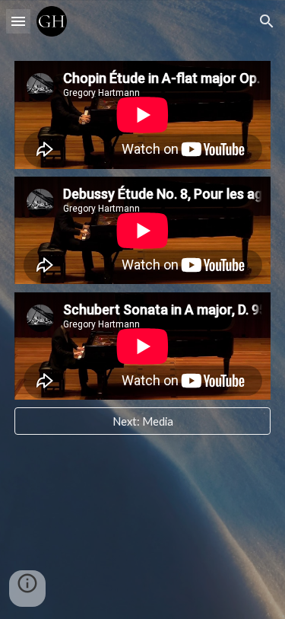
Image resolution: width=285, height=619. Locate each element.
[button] (18, 21)
